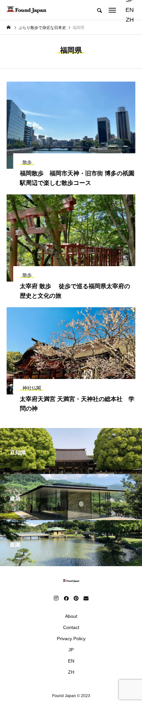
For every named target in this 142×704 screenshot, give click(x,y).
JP (71, 649)
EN (129, 10)
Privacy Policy (71, 638)
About (71, 616)
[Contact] (86, 598)
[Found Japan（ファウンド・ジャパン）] (26, 10)
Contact (71, 627)
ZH (130, 19)
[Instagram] (56, 598)
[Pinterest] (76, 598)
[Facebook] (66, 598)
